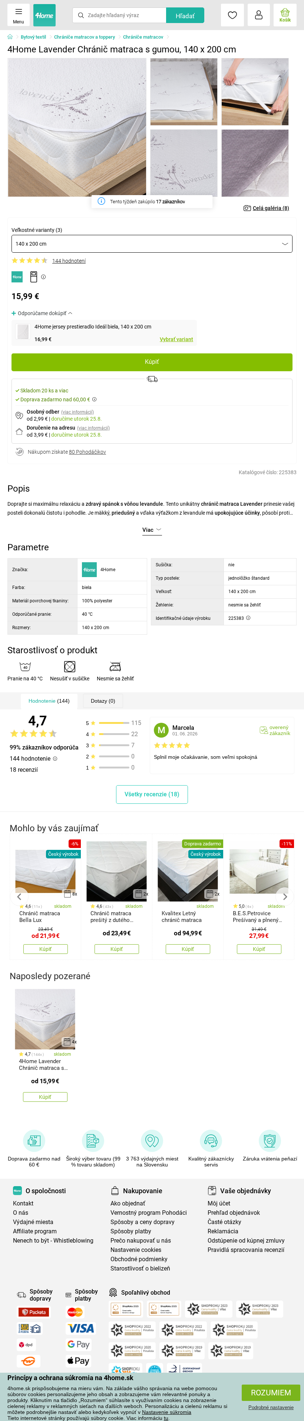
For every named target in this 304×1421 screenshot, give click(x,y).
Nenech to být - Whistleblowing (53, 1240)
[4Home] (12, 37)
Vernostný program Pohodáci (148, 1213)
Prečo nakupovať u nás (140, 1240)
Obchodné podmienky (139, 1259)
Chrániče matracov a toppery (84, 37)
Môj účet (219, 1203)
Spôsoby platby (130, 1231)
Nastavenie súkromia (166, 1412)
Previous (19, 896)
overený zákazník (280, 730)
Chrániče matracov (143, 37)
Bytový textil (33, 37)
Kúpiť (152, 361)
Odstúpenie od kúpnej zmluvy (246, 1240)
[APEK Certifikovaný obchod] (184, 1371)
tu (166, 1418)
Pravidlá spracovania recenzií (246, 1250)
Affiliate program (35, 1231)
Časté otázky (224, 1222)
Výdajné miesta (33, 1222)
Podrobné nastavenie (271, 1407)
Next (284, 896)
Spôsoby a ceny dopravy (142, 1222)
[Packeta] (34, 1312)
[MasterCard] (75, 1312)
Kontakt (23, 1203)
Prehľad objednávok (234, 1213)
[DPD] (26, 1345)
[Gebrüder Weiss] (28, 1361)
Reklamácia (223, 1231)
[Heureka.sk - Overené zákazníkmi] (154, 1371)
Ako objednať (127, 1203)
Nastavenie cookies (135, 1250)
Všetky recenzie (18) (152, 794)
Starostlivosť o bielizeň (140, 1268)
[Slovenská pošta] (30, 1328)
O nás (20, 1213)
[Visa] (81, 1328)
